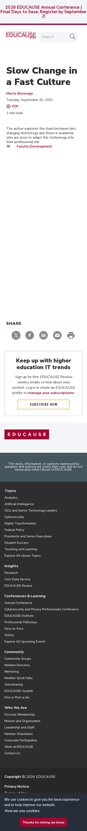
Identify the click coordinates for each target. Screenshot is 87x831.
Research (11, 573)
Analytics (11, 497)
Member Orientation (18, 734)
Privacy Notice (16, 786)
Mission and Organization (22, 721)
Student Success (16, 543)
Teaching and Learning (20, 549)
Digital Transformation (20, 523)
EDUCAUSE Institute (18, 616)
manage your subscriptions (51, 392)
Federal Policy (14, 530)
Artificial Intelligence (19, 504)
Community (14, 651)
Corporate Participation (20, 740)
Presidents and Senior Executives (28, 536)
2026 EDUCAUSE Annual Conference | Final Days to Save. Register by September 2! (43, 11)
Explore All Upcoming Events (25, 641)
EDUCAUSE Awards (18, 691)
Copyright (12, 776)
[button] (29, 821)
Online (9, 635)
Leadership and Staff (19, 727)
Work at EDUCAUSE (18, 747)
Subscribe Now (44, 404)
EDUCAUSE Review (18, 586)
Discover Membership (19, 714)
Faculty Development (34, 146)
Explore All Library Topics (22, 556)
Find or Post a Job (16, 697)
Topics (10, 490)
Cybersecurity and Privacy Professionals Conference (41, 609)
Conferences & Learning (25, 596)
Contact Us (12, 753)
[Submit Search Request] (72, 36)
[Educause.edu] (26, 434)
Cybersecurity (14, 517)
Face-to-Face (13, 629)
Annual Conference (18, 603)
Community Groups (17, 659)
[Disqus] (43, 217)
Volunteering (13, 684)
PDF (15, 106)
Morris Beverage (19, 93)
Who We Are (15, 707)
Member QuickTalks (18, 678)
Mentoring (11, 671)
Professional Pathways (20, 622)
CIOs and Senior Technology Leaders (30, 510)
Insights (11, 566)
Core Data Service (17, 579)
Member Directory (17, 665)
